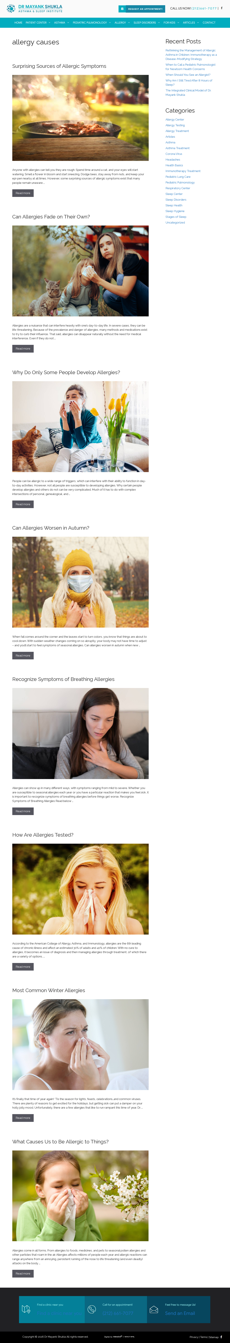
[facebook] (221, 8)
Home (18, 22)
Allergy (120, 22)
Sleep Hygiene (175, 211)
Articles (189, 22)
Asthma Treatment (178, 148)
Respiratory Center (178, 188)
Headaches (173, 159)
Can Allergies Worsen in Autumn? (50, 528)
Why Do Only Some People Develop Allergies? (66, 372)
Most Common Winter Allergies (48, 990)
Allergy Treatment (177, 131)
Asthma (59, 22)
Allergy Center (175, 119)
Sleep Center (174, 194)
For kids (169, 22)
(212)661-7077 (204, 8)
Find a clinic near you (59, 1313)
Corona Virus (174, 154)
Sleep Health (174, 205)
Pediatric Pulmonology (90, 22)
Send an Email (180, 1313)
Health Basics (174, 165)
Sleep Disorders (145, 22)
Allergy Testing (175, 125)
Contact (209, 22)
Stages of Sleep (176, 216)
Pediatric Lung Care (178, 176)
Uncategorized (175, 222)
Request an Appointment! (145, 9)
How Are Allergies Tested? (42, 835)
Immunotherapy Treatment (183, 171)
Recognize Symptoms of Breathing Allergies (63, 679)
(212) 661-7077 (118, 1313)
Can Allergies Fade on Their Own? (51, 217)
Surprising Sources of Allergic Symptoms (59, 66)
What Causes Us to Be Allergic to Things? (60, 1142)
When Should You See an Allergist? (188, 74)
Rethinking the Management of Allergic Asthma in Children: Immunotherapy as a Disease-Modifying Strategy (191, 55)
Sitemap (214, 1337)
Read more (23, 193)
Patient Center (36, 22)
